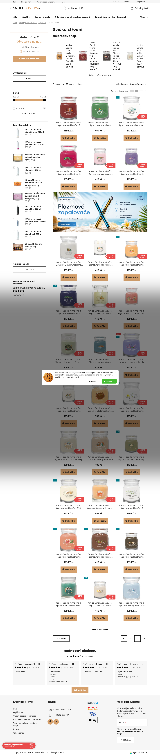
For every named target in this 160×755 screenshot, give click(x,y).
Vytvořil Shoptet (140, 752)
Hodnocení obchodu (80, 651)
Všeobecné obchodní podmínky (27, 719)
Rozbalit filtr (28, 113)
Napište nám (26, 2)
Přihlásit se (125, 740)
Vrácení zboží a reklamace (47, 2)
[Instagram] (56, 722)
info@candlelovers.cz (62, 709)
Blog (14, 2)
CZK (115, 2)
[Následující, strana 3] (137, 638)
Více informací (73, 377)
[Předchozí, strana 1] (124, 638)
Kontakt (16, 729)
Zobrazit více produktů (99, 75)
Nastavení (93, 381)
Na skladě (30, 108)
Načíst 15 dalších (100, 629)
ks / (29, 269)
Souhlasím (110, 381)
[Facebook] (50, 722)
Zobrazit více (80, 690)
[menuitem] (15, 17)
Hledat (29, 78)
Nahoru (62, 638)
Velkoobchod (18, 733)
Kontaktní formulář (29, 58)
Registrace (141, 2)
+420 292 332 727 (61, 715)
